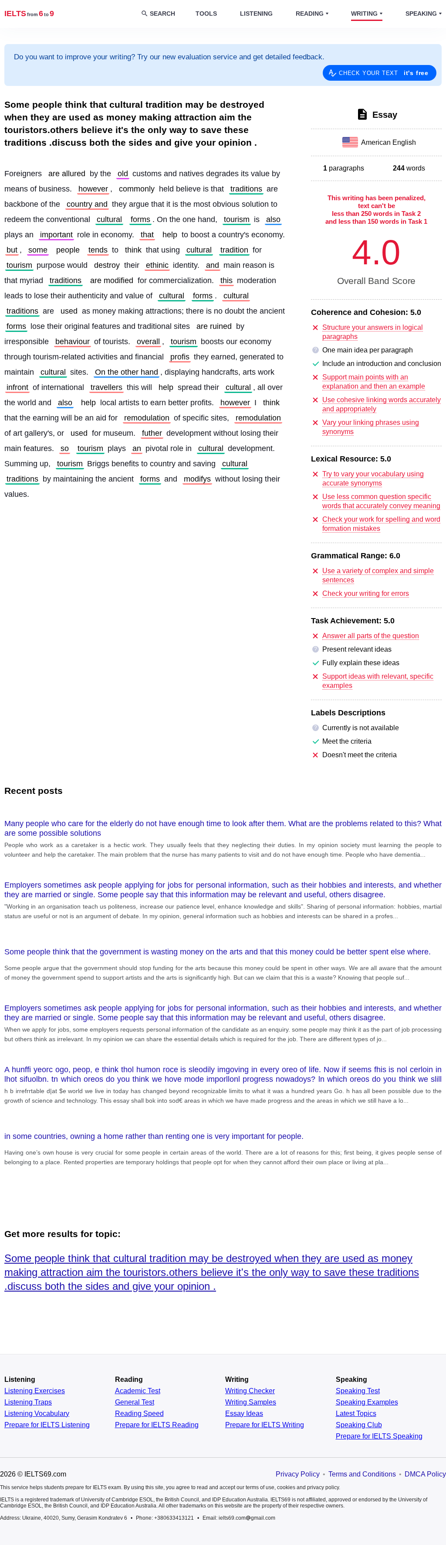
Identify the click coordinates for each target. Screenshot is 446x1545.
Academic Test (137, 1391)
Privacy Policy (298, 1474)
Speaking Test (358, 1391)
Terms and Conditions (362, 1474)
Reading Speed (139, 1413)
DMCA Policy (425, 1474)
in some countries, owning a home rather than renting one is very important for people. (154, 1136)
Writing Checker (250, 1391)
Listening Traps (28, 1402)
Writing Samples (250, 1402)
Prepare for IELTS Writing (264, 1425)
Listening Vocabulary (36, 1413)
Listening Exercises (34, 1391)
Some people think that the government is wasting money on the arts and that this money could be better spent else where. (217, 951)
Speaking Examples (367, 1402)
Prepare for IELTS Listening (47, 1425)
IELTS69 (29, 13)
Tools (206, 13)
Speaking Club (359, 1425)
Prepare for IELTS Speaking (379, 1436)
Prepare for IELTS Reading (157, 1425)
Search (162, 13)
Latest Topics (356, 1413)
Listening (256, 13)
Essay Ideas (244, 1413)
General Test (134, 1402)
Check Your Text (384, 72)
